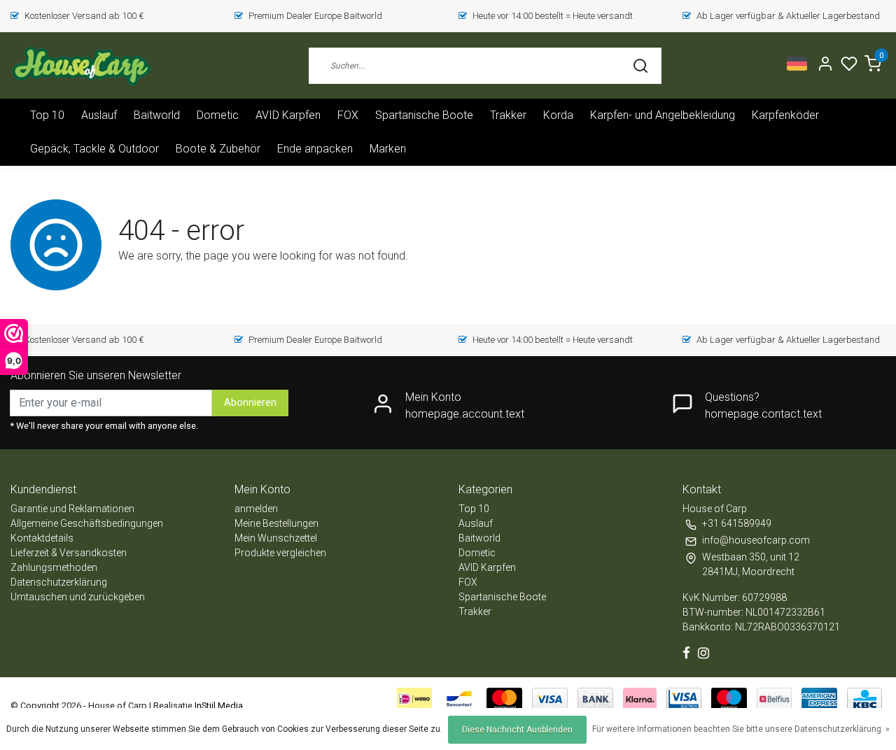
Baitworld (157, 115)
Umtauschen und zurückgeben (77, 596)
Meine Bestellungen (276, 523)
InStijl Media (217, 705)
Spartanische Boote (424, 115)
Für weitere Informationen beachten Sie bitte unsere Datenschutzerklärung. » (741, 729)
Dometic (218, 115)
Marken (388, 148)
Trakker (508, 115)
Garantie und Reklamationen (72, 508)
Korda (558, 115)
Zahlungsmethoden (53, 567)
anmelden (256, 508)
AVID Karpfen (288, 115)
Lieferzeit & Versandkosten (68, 552)
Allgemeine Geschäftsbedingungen (86, 523)
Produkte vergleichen (280, 552)
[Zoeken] (640, 66)
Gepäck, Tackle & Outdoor (94, 148)
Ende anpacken (315, 148)
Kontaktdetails (42, 538)
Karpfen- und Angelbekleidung (662, 115)
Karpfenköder (785, 115)
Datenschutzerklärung (58, 582)
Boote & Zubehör (218, 148)
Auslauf (99, 115)
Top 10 (47, 115)
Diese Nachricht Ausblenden (517, 730)
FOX (347, 115)
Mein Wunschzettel (275, 538)
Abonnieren (250, 403)
